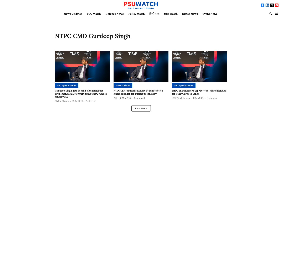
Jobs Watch (171, 13)
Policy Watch (136, 13)
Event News (210, 13)
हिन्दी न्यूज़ (154, 13)
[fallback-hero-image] (82, 66)
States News (190, 13)
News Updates (73, 13)
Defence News (114, 13)
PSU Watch (94, 13)
